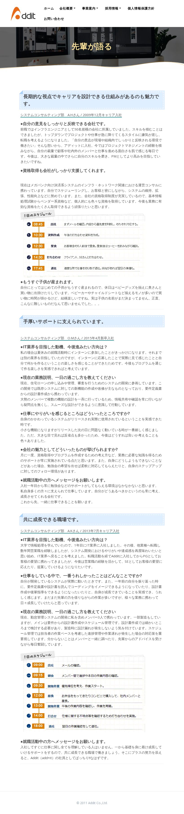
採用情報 (111, 8)
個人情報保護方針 (141, 8)
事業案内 (89, 8)
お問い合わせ (54, 18)
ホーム (49, 8)
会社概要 (66, 8)
